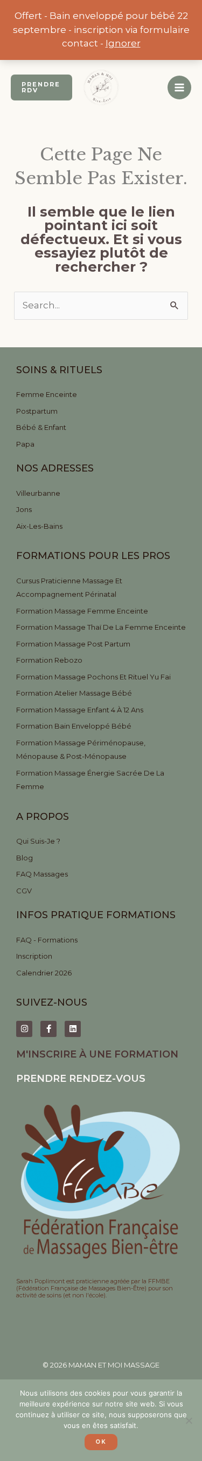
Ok (101, 1441)
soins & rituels (59, 370)
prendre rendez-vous (80, 1079)
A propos (42, 817)
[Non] (188, 1420)
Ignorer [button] (123, 43)
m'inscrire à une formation (97, 1054)
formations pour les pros (93, 556)
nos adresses (55, 468)
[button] (41, 87)
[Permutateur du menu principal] (179, 87)
